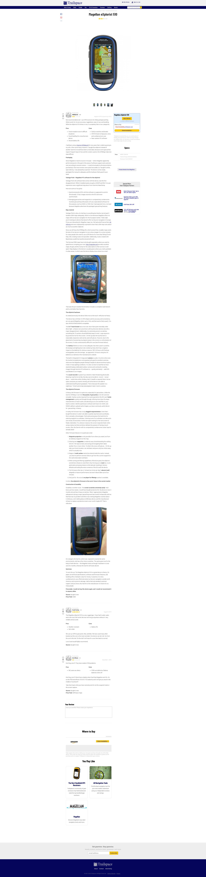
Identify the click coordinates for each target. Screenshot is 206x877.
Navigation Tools (101, 10)
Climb (74, 7)
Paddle (80, 7)
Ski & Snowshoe (93, 7)
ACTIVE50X (131, 212)
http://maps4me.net (92, 244)
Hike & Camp (67, 7)
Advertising (108, 868)
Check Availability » (127, 130)
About (96, 868)
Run (86, 7)
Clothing (109, 7)
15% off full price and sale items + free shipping (131, 210)
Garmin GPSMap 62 (83, 145)
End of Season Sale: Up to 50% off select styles (131, 191)
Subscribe (113, 853)
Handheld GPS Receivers (111, 10)
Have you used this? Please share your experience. (79, 707)
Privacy (118, 873)
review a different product (127, 121)
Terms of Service (111, 873)
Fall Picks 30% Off (129, 204)
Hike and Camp (92, 10)
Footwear (102, 7)
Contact (101, 868)
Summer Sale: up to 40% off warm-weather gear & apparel (131, 198)
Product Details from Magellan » (127, 169)
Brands (116, 7)
